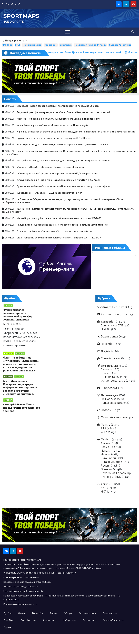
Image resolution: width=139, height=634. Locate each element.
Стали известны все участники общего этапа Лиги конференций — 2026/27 (59, 237)
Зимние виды (109, 365)
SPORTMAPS (21, 16)
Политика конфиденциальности (20, 604)
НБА (103, 329)
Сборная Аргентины (120, 45)
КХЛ (103, 487)
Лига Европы (109, 458)
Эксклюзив (66, 45)
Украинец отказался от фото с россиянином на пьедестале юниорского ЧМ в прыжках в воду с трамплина (76, 131)
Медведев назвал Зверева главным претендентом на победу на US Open (58, 105)
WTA (104, 432)
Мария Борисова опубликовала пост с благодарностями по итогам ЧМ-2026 (59, 218)
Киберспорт (109, 388)
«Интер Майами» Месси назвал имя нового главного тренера (21, 407)
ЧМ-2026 (7, 45)
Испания (8, 353)
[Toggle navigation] (67, 32)
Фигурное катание (113, 380)
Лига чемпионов (111, 461)
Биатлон (106, 369)
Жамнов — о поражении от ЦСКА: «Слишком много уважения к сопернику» (58, 118)
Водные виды (109, 336)
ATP (103, 428)
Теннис (105, 424)
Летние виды (109, 395)
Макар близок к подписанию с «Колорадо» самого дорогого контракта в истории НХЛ (64, 160)
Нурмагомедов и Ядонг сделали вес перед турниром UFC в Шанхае (54, 138)
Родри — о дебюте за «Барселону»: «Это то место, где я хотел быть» (54, 231)
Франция (106, 469)
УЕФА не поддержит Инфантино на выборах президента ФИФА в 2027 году (58, 179)
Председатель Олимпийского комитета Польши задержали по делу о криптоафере (63, 186)
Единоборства (111, 358)
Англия (105, 443)
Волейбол (107, 343)
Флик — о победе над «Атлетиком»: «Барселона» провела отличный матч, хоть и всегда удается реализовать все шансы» (21, 364)
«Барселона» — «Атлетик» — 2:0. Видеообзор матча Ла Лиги (50, 192)
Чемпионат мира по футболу (90, 45)
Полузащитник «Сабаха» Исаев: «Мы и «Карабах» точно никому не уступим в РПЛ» (62, 224)
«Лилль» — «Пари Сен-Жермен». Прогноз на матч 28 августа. (50, 166)
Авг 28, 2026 (14, 324)
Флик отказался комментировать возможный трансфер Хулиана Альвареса (17, 314)
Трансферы (50, 45)
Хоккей (105, 484)
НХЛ (103, 491)
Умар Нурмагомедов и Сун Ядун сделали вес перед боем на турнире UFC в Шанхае (62, 144)
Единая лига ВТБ (112, 325)
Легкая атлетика (112, 402)
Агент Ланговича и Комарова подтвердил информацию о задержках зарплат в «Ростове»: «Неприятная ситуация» (20, 387)
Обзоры (106, 410)
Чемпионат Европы (113, 473)
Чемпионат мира (32, 45)
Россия (8, 377)
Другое (106, 351)
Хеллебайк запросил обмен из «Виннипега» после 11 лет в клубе (52, 125)
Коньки (105, 373)
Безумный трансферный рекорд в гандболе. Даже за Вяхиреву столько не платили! (63, 112)
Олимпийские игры (113, 417)
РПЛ (17, 45)
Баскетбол (108, 321)
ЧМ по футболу (111, 476)
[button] (132, 31)
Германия (107, 447)
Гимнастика (108, 399)
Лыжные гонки (110, 377)
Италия (105, 454)
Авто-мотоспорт (112, 314)
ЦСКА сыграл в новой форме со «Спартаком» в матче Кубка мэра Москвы (57, 173)
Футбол (8, 305)
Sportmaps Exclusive (110, 307)
